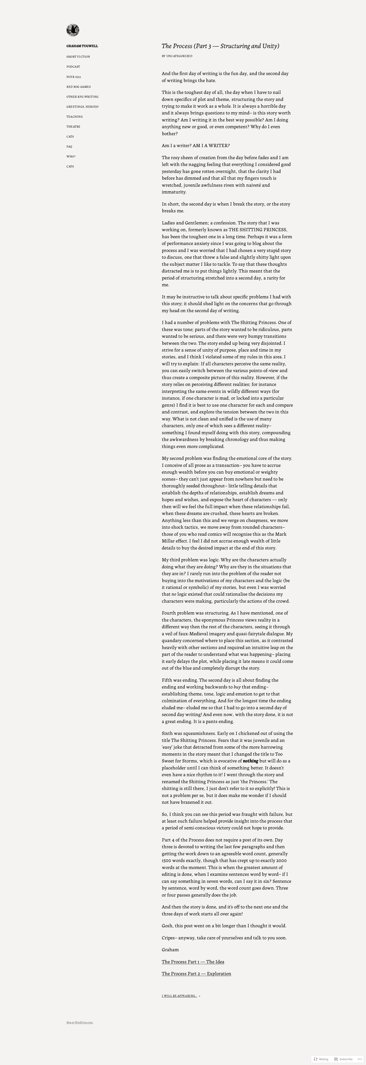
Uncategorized (179, 56)
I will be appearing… (179, 995)
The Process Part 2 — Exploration (196, 973)
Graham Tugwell (82, 45)
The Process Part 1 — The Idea (193, 961)
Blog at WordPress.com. (80, 1022)
